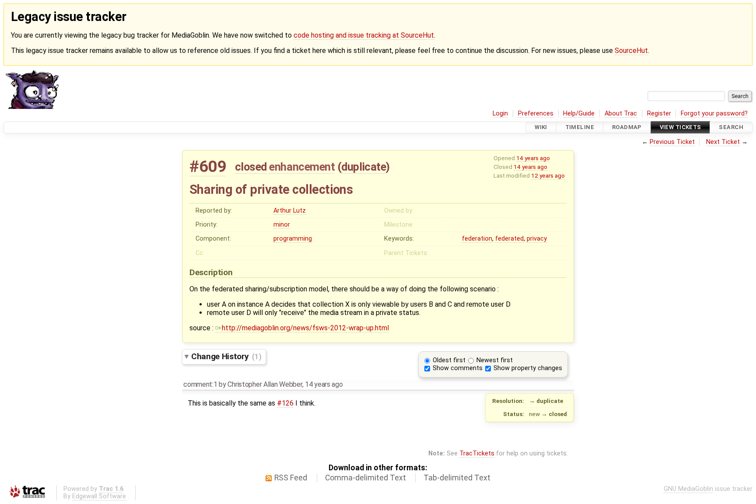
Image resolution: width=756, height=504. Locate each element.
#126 (285, 403)
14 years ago (533, 157)
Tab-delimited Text (457, 477)
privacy (537, 238)
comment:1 (200, 384)
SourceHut (631, 50)
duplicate (363, 166)
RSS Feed (290, 477)
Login (500, 113)
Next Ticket (723, 142)
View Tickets (680, 127)
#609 (207, 166)
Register (659, 113)
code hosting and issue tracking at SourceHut (364, 35)
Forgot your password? (714, 113)
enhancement (302, 166)
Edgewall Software (99, 496)
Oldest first (449, 360)
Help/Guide (579, 113)
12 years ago (548, 175)
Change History (226, 356)
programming (292, 238)
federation (477, 238)
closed (251, 166)
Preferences (535, 113)
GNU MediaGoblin (688, 489)
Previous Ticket (672, 142)
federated (509, 238)
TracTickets (476, 453)
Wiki (541, 127)
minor (281, 224)
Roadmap (627, 127)
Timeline (579, 127)
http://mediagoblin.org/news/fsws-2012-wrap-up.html (305, 328)
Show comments (458, 368)
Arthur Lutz (289, 210)
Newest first (494, 360)
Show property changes (528, 368)
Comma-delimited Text (365, 477)
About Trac (621, 113)
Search (731, 127)
